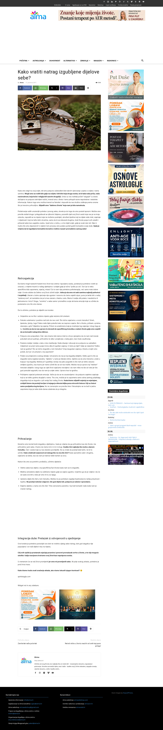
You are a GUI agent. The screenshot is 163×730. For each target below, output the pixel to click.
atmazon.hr (89, 704)
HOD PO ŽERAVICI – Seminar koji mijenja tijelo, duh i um (125, 404)
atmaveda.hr (80, 707)
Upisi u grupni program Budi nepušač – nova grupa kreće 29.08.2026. (124, 426)
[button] (142, 61)
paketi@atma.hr (34, 723)
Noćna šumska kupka (117, 420)
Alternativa (69, 60)
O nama (67, 5)
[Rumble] (120, 1)
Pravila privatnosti (135, 5)
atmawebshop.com (81, 700)
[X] (127, 1)
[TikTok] (124, 1)
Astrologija (38, 60)
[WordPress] (139, 1)
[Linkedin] (112, 1)
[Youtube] (143, 1)
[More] (88, 88)
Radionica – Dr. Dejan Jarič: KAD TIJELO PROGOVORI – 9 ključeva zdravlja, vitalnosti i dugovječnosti (123, 439)
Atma (22, 82)
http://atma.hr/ (39, 660)
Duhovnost (54, 60)
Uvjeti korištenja (111, 5)
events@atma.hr (14, 713)
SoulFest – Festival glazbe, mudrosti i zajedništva (127, 407)
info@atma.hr (29, 700)
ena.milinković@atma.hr (17, 720)
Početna (23, 60)
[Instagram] (108, 1)
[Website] (135, 1)
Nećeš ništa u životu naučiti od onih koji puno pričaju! (83, 644)
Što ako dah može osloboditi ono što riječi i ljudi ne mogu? (126, 413)
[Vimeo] (131, 1)
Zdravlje (84, 60)
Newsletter (92, 5)
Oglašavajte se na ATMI (79, 5)
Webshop (100, 5)
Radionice (111, 60)
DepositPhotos (128, 693)
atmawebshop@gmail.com (29, 707)
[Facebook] (104, 1)
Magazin (98, 60)
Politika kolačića (123, 5)
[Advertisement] (81, 40)
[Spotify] (45, 672)
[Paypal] (116, 1)
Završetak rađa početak (27, 643)
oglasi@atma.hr (36, 704)
